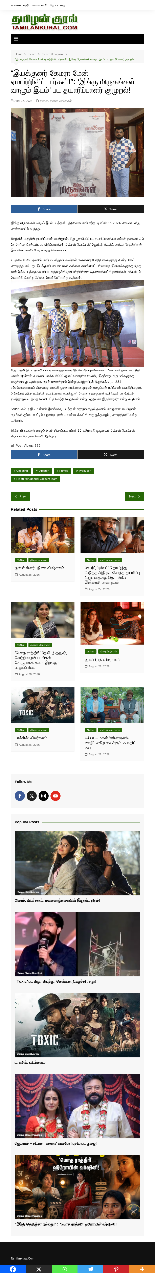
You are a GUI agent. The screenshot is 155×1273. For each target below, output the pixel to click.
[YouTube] (55, 796)
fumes (63, 470)
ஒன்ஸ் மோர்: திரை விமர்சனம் (39, 568)
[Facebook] (20, 796)
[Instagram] (44, 796)
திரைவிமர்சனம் (38, 560)
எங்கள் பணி (39, 5)
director (44, 470)
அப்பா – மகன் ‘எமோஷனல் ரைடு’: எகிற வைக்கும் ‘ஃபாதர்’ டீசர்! (110, 743)
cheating (22, 470)
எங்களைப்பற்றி (20, 5)
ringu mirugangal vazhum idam (36, 478)
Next (132, 496)
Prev (23, 496)
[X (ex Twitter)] (32, 796)
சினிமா (44, 100)
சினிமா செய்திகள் (61, 100)
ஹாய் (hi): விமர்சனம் (102, 659)
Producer (85, 470)
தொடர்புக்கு (57, 5)
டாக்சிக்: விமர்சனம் (31, 738)
